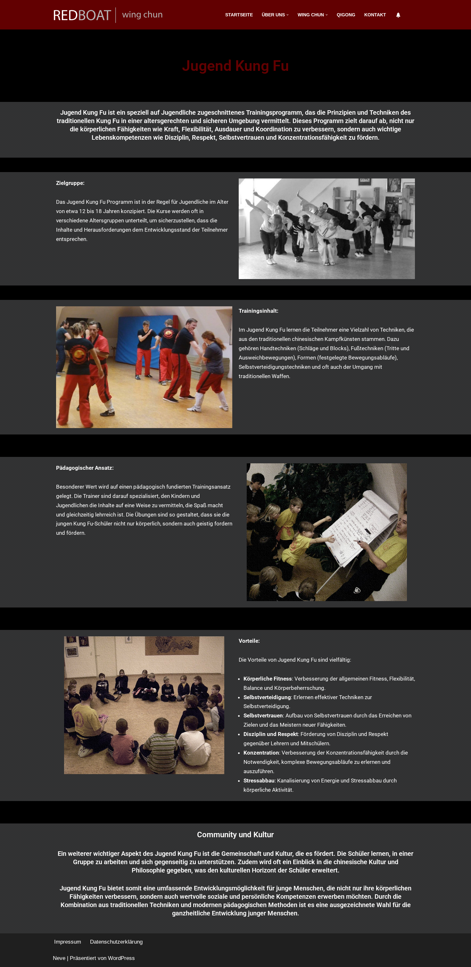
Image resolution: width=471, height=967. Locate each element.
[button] (287, 15)
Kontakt (375, 14)
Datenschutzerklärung (116, 942)
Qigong (346, 14)
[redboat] (110, 15)
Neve (59, 958)
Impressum (67, 942)
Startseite (239, 14)
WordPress (121, 958)
